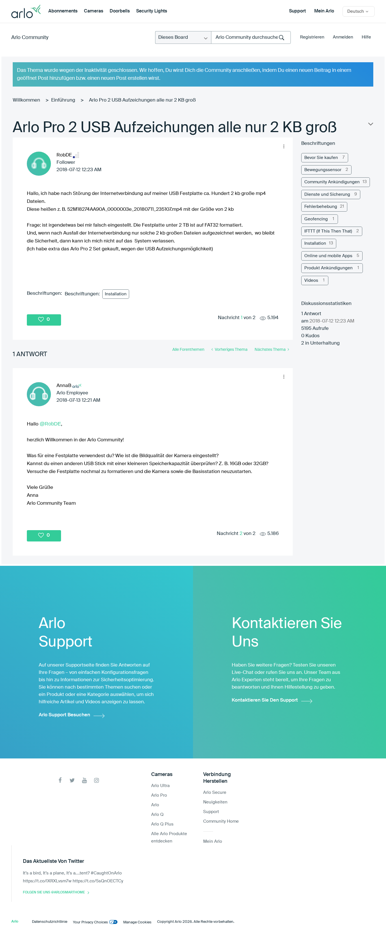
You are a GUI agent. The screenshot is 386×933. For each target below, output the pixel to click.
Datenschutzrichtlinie (49, 922)
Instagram (96, 780)
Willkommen (26, 100)
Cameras (93, 11)
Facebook (60, 780)
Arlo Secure (214, 792)
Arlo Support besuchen (64, 715)
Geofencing (316, 219)
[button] (284, 146)
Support (297, 11)
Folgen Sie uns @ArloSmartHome (54, 892)
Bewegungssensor (322, 170)
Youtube (84, 780)
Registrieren (312, 37)
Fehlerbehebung (320, 207)
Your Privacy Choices (90, 922)
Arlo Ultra (160, 786)
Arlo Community (29, 37)
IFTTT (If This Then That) (328, 231)
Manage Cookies (137, 922)
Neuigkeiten (215, 802)
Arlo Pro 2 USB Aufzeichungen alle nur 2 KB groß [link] (142, 100)
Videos (311, 280)
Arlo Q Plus (162, 824)
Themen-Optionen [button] (370, 125)
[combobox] (251, 37)
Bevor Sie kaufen (321, 158)
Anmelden (343, 37)
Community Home (221, 821)
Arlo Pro (159, 795)
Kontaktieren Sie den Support (265, 700)
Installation (116, 294)
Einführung (63, 100)
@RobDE (50, 424)
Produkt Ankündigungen (328, 268)
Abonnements (62, 11)
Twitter (72, 780)
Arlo (155, 805)
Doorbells (120, 11)
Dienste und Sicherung (327, 194)
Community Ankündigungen (332, 182)
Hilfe (366, 37)
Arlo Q (157, 814)
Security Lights (151, 11)
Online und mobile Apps (328, 256)
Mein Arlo (324, 11)
